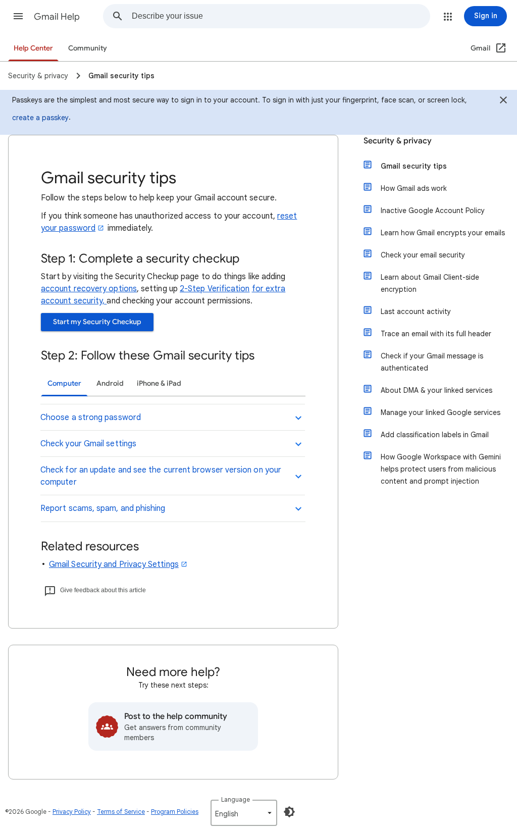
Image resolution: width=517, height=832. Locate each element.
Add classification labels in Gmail (435, 434)
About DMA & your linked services (436, 390)
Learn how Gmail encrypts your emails (443, 232)
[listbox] (244, 813)
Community (87, 48)
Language (235, 799)
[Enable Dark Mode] (289, 812)
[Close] (503, 101)
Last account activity (416, 311)
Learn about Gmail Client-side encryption (430, 283)
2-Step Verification (215, 289)
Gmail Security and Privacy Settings (114, 564)
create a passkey (40, 117)
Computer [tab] (64, 383)
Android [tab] (110, 383)
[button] (18, 16)
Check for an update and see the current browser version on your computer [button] (160, 476)
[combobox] (281, 16)
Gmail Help (57, 16)
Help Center (33, 48)
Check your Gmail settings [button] (88, 444)
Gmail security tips (414, 166)
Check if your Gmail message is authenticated (432, 362)
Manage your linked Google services (440, 412)
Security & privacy (398, 141)
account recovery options (89, 289)
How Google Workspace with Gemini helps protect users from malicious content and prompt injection (441, 469)
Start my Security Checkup (97, 322)
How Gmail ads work (414, 188)
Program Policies (174, 811)
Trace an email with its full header (436, 333)
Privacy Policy (72, 811)
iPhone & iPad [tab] (159, 383)
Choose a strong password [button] (90, 417)
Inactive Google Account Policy (433, 210)
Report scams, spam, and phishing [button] (103, 508)
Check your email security (423, 254)
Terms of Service (121, 811)
